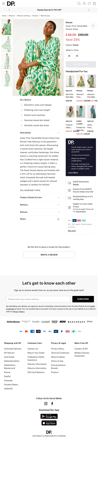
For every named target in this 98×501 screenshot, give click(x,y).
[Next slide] (88, 10)
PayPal (7, 376)
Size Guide (9, 357)
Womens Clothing (23, 16)
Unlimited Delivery (12, 349)
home (4, 16)
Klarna (7, 372)
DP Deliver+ (9, 353)
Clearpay (8, 380)
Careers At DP (81, 349)
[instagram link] (45, 403)
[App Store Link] (49, 419)
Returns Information (37, 368)
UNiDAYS (8, 388)
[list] (38, 57)
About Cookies (58, 357)
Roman (69, 22)
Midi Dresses (45, 16)
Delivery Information (37, 364)
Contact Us (33, 349)
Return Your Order (36, 353)
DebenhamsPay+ (12, 361)
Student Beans (11, 384)
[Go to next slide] (60, 57)
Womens (12, 16)
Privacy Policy (57, 349)
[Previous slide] (9, 10)
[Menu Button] (3, 3)
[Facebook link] (52, 403)
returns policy (81, 211)
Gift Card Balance (36, 372)
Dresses (35, 16)
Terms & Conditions (60, 353)
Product (55, 372)
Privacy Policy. (19, 312)
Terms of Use (57, 361)
